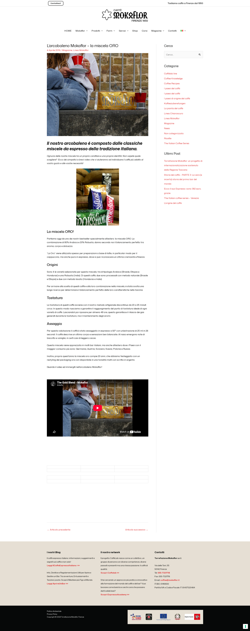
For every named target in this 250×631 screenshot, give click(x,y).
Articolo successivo (136, 529)
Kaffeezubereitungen (174, 103)
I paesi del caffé (172, 88)
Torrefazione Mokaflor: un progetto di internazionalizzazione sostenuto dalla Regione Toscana (183, 165)
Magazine (156, 30)
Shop (135, 30)
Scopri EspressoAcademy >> (115, 594)
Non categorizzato (174, 133)
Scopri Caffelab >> (110, 572)
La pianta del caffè (173, 108)
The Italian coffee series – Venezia (181, 198)
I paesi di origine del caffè (177, 98)
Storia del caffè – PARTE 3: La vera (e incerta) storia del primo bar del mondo (183, 179)
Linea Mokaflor (81, 50)
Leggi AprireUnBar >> (57, 583)
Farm (109, 30)
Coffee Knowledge (173, 78)
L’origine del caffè (173, 203)
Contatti (172, 30)
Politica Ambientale (54, 611)
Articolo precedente (58, 529)
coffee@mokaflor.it (170, 580)
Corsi (144, 30)
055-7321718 (164, 572)
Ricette (167, 138)
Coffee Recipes (172, 83)
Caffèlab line (170, 73)
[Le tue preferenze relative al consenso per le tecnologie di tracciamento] (245, 626)
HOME (67, 30)
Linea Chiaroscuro (173, 113)
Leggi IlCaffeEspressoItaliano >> (63, 565)
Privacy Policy (52, 614)
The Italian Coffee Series (176, 143)
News (167, 128)
